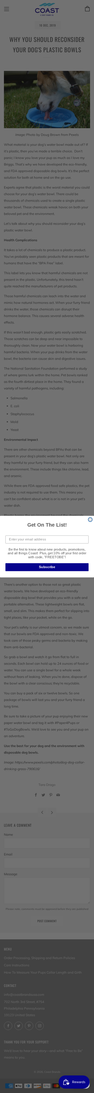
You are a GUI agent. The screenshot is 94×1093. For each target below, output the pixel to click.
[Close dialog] (90, 519)
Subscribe (47, 567)
